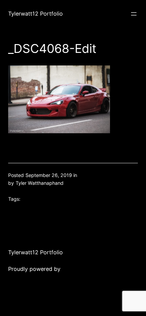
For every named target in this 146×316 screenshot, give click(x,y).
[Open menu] (134, 14)
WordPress (76, 268)
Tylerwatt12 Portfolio (35, 13)
